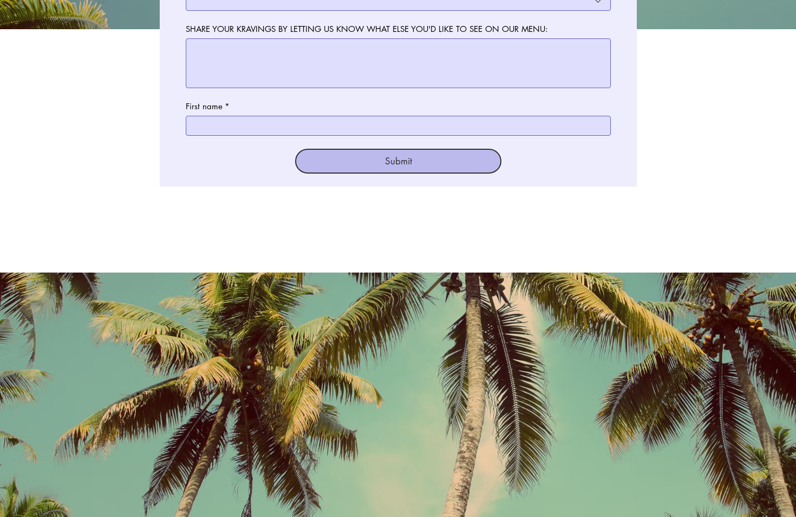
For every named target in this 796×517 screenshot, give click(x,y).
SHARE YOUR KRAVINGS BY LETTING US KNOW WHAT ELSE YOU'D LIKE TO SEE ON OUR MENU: (367, 29)
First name (208, 106)
